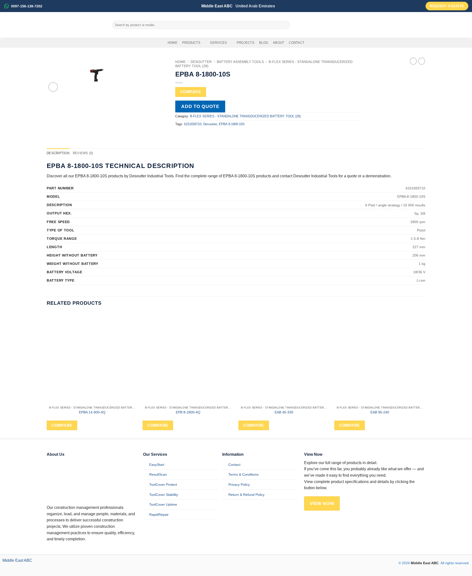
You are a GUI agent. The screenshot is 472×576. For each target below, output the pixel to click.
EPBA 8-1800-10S (232, 124)
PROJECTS (245, 43)
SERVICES (218, 43)
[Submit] (285, 25)
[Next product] (413, 61)
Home (180, 62)
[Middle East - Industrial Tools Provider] (54, 25)
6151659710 (192, 124)
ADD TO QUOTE (200, 106)
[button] (53, 87)
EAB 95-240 (379, 412)
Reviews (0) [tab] (83, 153)
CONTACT (296, 43)
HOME (172, 43)
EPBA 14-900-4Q (92, 412)
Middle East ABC (17, 560)
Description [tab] (58, 153)
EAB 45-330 (284, 412)
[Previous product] (421, 61)
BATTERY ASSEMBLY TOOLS (240, 62)
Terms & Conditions (243, 474)
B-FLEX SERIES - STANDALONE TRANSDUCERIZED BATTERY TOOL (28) (245, 116)
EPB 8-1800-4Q (188, 412)
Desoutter (201, 62)
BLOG (263, 43)
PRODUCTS (191, 43)
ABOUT (278, 43)
